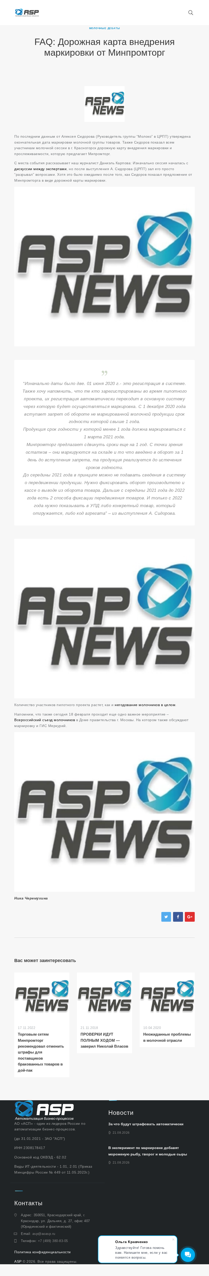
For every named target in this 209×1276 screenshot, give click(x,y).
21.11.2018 (89, 1028)
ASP (18, 1261)
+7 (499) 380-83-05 (53, 1241)
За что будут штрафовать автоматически (146, 1124)
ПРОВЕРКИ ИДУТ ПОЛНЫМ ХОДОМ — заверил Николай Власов (104, 1040)
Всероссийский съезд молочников (45, 720)
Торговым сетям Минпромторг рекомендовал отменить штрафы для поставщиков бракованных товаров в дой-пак (41, 1052)
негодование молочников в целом (145, 705)
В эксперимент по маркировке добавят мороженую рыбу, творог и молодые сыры (147, 1151)
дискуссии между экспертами (40, 169)
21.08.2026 (121, 1132)
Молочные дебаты (104, 28)
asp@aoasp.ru (43, 1234)
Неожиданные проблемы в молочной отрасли (167, 1037)
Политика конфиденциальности (42, 1252)
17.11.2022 (26, 1028)
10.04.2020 (152, 1028)
